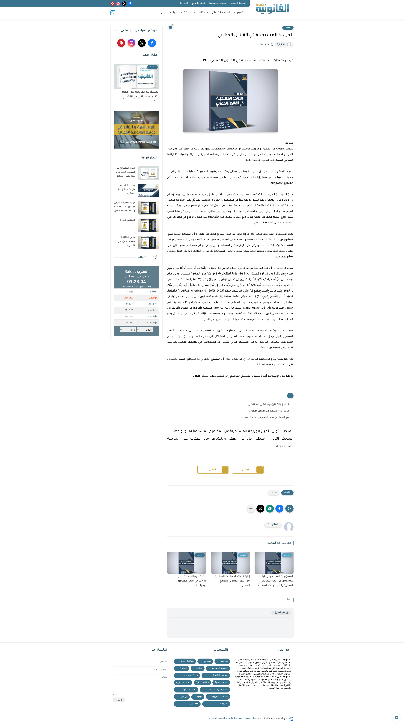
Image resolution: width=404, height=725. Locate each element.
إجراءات (173, 12)
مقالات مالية (202, 682)
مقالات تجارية (183, 682)
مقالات (201, 12)
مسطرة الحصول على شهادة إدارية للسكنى (127, 189)
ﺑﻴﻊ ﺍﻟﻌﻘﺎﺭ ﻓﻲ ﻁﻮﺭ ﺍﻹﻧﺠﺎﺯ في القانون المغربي (265, 417)
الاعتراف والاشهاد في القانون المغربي (269, 411)
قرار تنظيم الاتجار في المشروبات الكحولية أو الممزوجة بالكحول (125, 207)
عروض (288, 28)
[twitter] (124, 3)
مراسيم (184, 697)
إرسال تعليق (281, 613)
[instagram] (118, 3)
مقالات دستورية (220, 697)
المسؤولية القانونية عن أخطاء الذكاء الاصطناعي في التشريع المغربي (140, 97)
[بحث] (112, 12)
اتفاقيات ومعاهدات (218, 690)
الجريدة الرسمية (220, 668)
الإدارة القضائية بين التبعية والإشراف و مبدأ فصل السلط (126, 172)
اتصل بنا (184, 3)
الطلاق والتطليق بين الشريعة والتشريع (268, 404)
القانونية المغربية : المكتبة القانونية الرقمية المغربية (235, 718)
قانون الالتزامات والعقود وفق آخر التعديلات (127, 241)
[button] (279, 509)
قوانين (199, 668)
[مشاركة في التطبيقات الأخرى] (251, 509)
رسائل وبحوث (191, 675)
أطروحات (223, 704)
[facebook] (130, 3)
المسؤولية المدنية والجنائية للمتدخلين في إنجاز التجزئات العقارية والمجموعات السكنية (276, 581)
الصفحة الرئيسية (238, 3)
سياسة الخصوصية (217, 3)
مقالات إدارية (187, 661)
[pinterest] (112, 3)
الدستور (195, 704)
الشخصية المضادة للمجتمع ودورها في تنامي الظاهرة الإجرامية (189, 581)
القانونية (281, 45)
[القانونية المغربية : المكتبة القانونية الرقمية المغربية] (272, 9)
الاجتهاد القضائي (221, 12)
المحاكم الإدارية (128, 220)
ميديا (163, 12)
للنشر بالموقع (198, 3)
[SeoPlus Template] (292, 718)
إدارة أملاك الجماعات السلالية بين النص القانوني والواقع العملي (232, 581)
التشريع (241, 12)
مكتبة (187, 12)
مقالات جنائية (189, 690)
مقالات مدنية (221, 682)
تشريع (207, 661)
